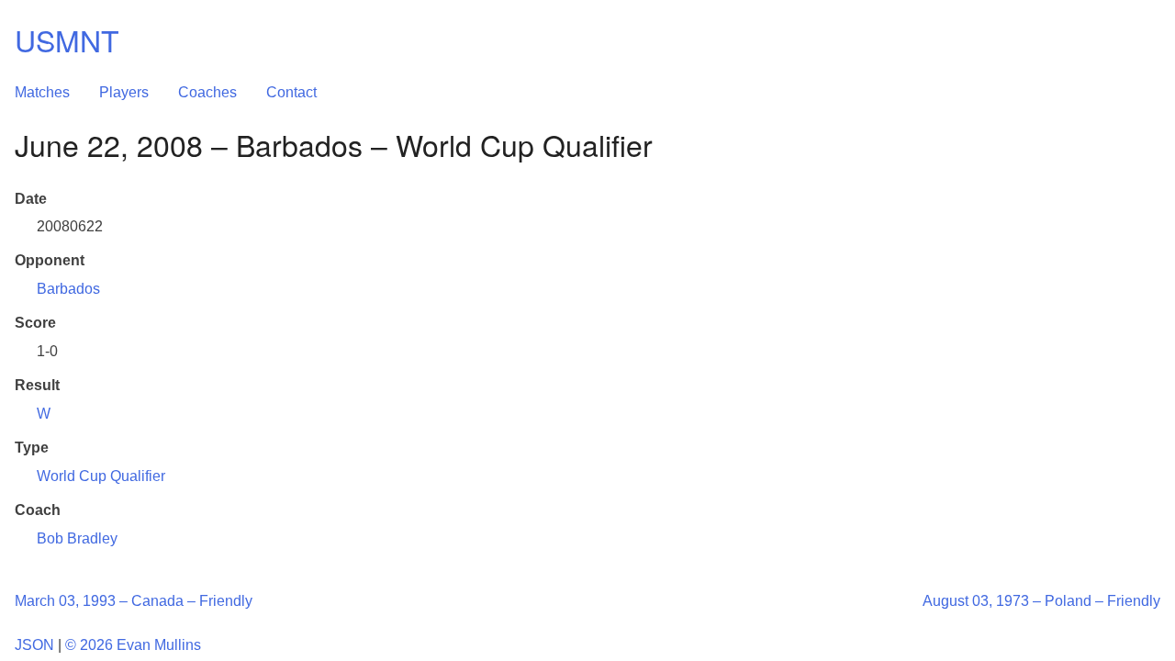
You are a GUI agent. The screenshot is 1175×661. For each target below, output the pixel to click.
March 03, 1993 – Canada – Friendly (133, 601)
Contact (291, 92)
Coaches (207, 92)
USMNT (67, 39)
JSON (34, 645)
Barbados (68, 289)
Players (124, 92)
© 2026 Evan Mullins (133, 645)
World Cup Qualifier (101, 476)
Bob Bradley (77, 538)
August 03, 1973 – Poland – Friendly (1041, 601)
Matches (42, 92)
